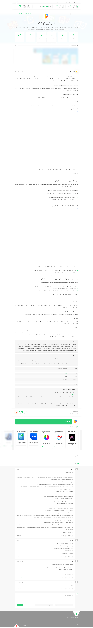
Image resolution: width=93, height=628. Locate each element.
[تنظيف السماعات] (8, 439)
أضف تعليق (17, 464)
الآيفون (73, 13)
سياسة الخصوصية (55, 2)
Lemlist (72, 571)
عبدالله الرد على (19, 588)
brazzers (71, 532)
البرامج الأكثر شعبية (75, 2)
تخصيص (60, 459)
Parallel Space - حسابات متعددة (68, 459)
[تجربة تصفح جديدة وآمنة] (46, 439)
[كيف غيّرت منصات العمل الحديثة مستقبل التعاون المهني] (34, 439)
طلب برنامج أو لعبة (21, 2)
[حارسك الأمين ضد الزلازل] (59, 439)
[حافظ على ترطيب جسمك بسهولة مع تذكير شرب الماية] (21, 439)
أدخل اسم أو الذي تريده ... (45, 6)
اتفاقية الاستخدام (62, 2)
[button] (13, 440)
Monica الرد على (19, 556)
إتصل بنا (51, 2)
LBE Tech (41, 40)
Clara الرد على (19, 535)
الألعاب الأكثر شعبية (68, 2)
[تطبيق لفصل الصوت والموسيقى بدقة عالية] (72, 440)
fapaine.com (71, 553)
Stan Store (71, 574)
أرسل (21, 605)
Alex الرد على (19, 577)
